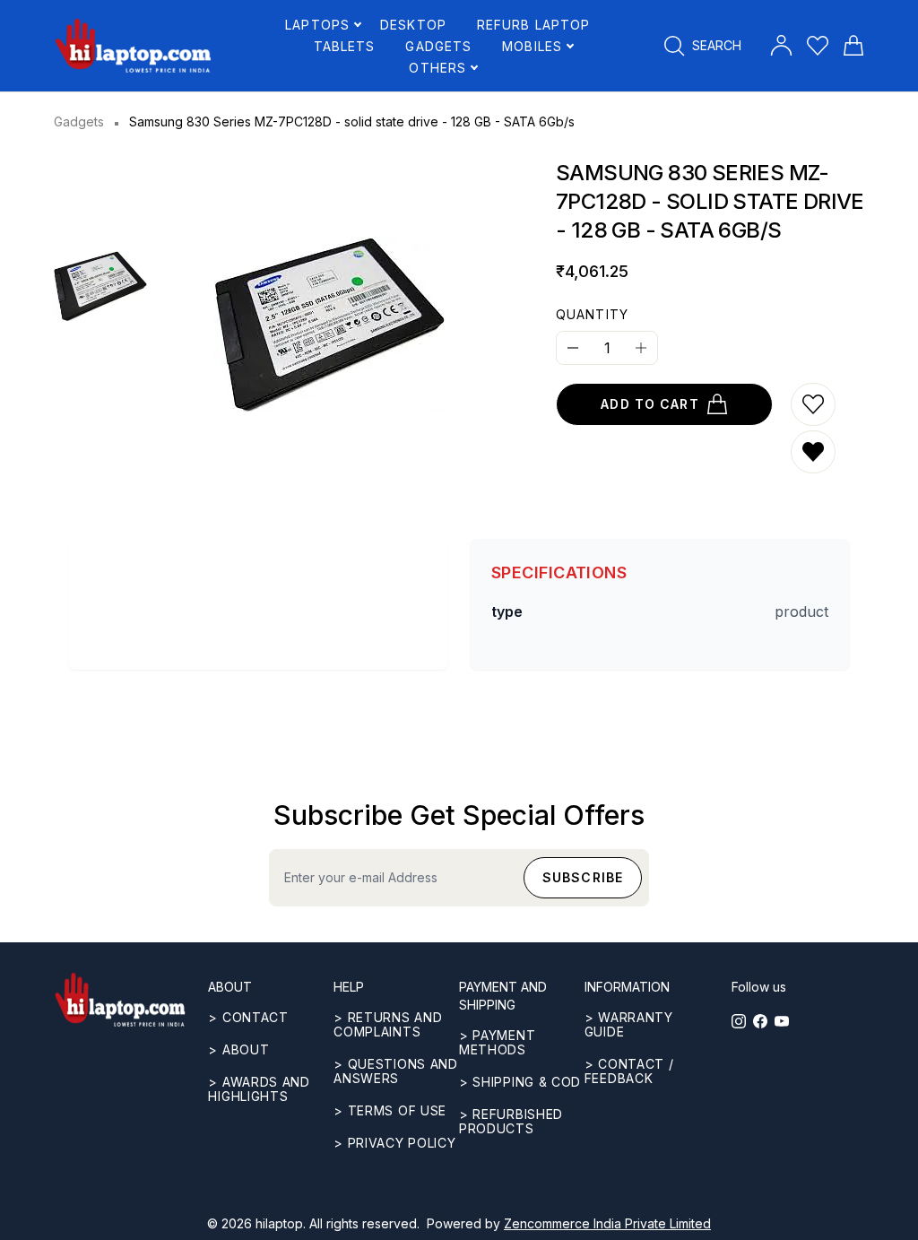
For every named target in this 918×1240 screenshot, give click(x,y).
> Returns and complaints (387, 1024)
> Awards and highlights (258, 1089)
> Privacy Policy (394, 1142)
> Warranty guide (629, 1024)
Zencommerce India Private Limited (607, 1223)
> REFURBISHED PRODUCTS (511, 1121)
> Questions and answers (395, 1071)
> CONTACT (248, 1017)
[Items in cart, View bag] (853, 45)
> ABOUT (238, 1049)
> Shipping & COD (520, 1081)
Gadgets (79, 121)
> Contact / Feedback (629, 1071)
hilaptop (279, 1223)
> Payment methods (497, 1042)
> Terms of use (389, 1110)
